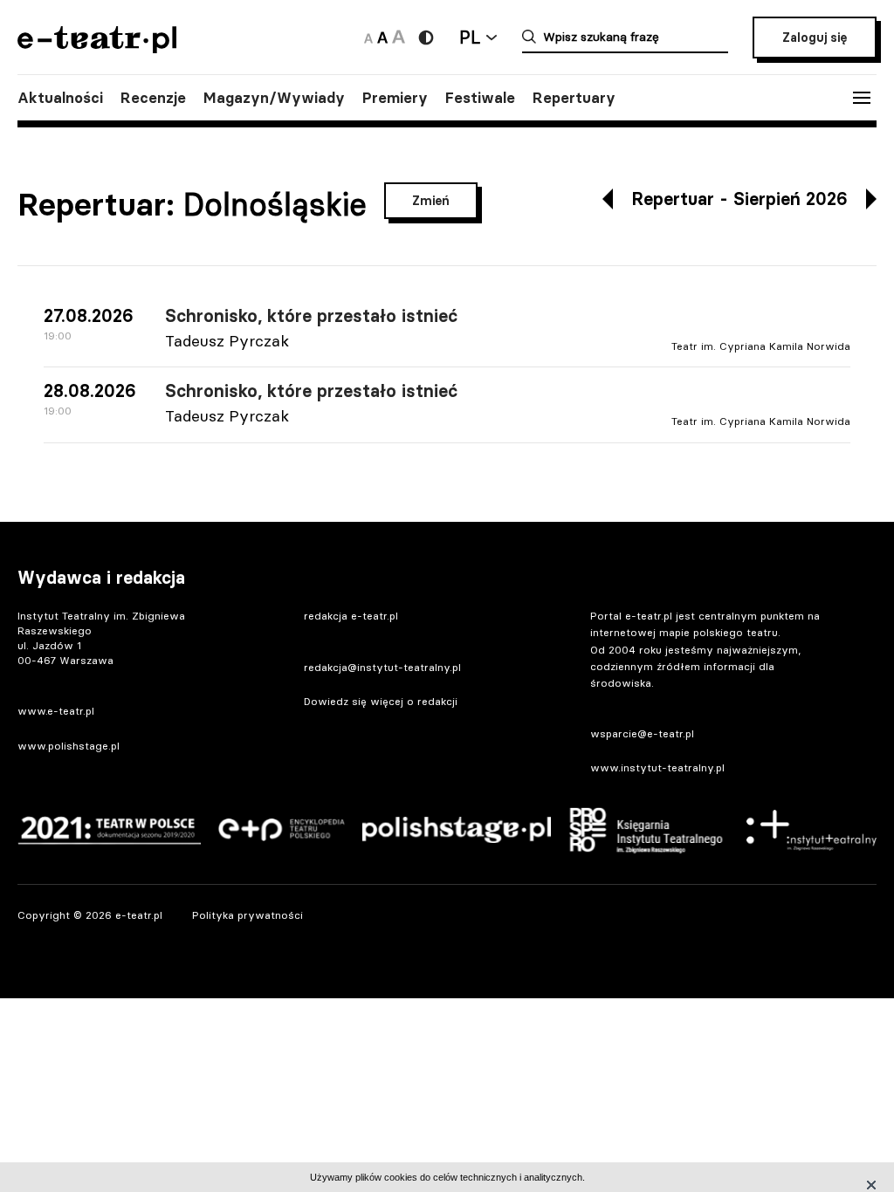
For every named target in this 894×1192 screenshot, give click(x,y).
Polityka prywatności (247, 914)
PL (469, 37)
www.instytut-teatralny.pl (657, 767)
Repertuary (574, 97)
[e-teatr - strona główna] (96, 48)
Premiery (395, 97)
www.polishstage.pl (68, 745)
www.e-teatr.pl (55, 710)
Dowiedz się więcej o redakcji (380, 701)
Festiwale (480, 97)
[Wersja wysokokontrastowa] (426, 37)
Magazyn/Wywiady (274, 97)
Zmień (431, 201)
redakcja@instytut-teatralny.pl (382, 667)
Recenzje (153, 97)
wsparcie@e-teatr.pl (642, 733)
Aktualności (60, 97)
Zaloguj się (814, 37)
